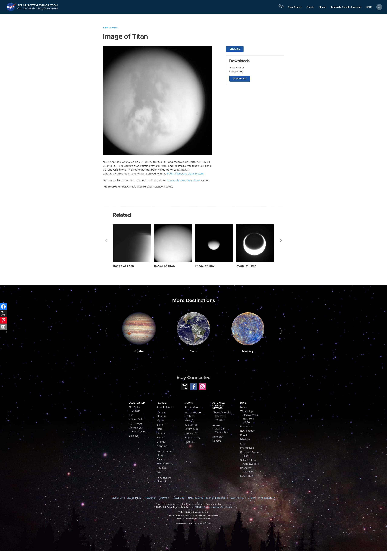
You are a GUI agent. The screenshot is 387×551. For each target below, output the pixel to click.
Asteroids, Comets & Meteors (218, 405)
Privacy (164, 498)
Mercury (248, 351)
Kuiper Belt (135, 419)
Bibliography (134, 498)
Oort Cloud (135, 424)
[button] (368, 7)
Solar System (137, 403)
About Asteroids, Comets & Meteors (222, 416)
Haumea (162, 468)
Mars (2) (189, 420)
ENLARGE (235, 49)
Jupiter (139, 351)
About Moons (192, 407)
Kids (242, 443)
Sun (131, 415)
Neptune (162, 446)
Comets (216, 441)
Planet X (162, 481)
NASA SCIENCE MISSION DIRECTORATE (206, 498)
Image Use (178, 498)
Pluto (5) (190, 442)
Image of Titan (123, 266)
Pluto (160, 455)
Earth (193, 351)
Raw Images (110, 27)
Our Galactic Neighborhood (37, 9)
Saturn (160, 437)
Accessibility (268, 498)
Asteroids (218, 437)
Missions (245, 439)
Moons (189, 403)
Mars (159, 429)
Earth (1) (189, 416)
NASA (11, 7)
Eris (159, 472)
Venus (160, 420)
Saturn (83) (191, 429)
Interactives (247, 448)
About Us (117, 498)
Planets (161, 403)
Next (281, 240)
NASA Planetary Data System (185, 173)
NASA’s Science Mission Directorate (214, 507)
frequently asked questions (183, 180)
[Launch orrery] (281, 8)
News (243, 407)
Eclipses (133, 436)
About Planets (165, 407)
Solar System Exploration (37, 4)
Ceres (160, 459)
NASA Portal (237, 498)
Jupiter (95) (191, 425)
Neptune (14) (192, 437)
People (244, 435)
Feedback (150, 498)
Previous (106, 240)
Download (239, 79)
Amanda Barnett (201, 512)
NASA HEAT (247, 476)
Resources (246, 426)
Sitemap (252, 498)
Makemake (163, 463)
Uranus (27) (191, 433)
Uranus (161, 442)
